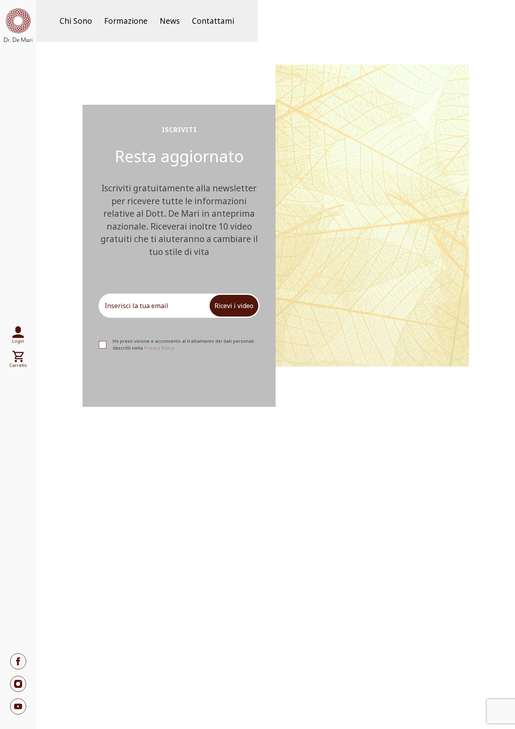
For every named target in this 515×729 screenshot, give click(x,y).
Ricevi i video (233, 305)
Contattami (213, 21)
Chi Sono (76, 21)
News (170, 21)
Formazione (126, 21)
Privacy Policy (159, 348)
